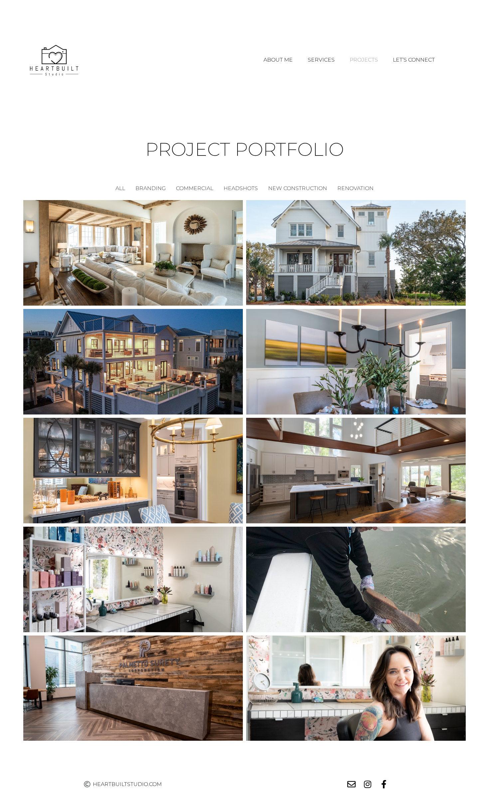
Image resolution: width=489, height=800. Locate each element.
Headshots (241, 188)
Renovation (355, 188)
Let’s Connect (414, 60)
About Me (278, 60)
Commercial (194, 188)
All (120, 188)
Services (321, 60)
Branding (150, 188)
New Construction (297, 188)
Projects (364, 60)
